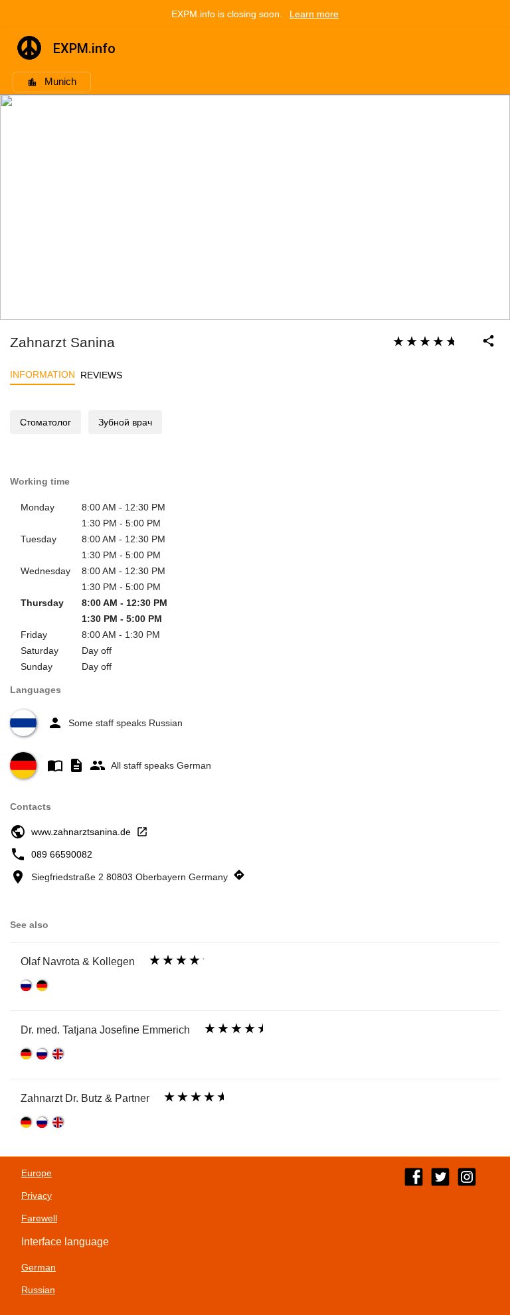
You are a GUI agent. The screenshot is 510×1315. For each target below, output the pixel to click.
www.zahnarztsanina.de (81, 831)
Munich (60, 81)
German (38, 1267)
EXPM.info (84, 48)
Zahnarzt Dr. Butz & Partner (85, 1098)
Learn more (314, 14)
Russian (38, 1289)
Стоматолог (45, 422)
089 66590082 (61, 854)
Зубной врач (125, 422)
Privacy (36, 1195)
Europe (36, 1173)
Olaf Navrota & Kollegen (78, 961)
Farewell (39, 1218)
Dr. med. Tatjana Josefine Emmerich (105, 1030)
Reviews (101, 375)
